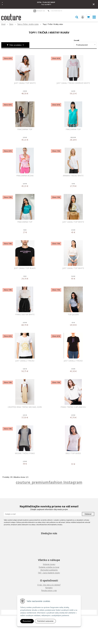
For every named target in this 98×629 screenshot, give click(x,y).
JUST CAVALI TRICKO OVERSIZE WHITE (73, 83)
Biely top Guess (73, 453)
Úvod (3, 24)
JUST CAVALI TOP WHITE (25, 83)
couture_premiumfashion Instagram (49, 482)
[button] (77, 17)
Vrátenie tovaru (49, 564)
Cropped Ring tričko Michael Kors (25, 407)
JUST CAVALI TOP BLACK (24, 268)
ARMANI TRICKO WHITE (73, 176)
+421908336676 (56, 11)
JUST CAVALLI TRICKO (24, 361)
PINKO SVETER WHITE (24, 314)
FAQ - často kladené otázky (49, 573)
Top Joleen (73, 314)
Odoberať (88, 514)
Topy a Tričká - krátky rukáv (28, 24)
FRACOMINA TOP (24, 129)
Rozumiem (27, 621)
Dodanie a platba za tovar (49, 567)
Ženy (11, 24)
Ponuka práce (46, 590)
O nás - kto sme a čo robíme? (49, 585)
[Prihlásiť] (82, 17)
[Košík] (88, 17)
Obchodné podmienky (49, 570)
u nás (54, 590)
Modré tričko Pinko (25, 453)
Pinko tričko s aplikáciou (73, 407)
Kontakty (49, 587)
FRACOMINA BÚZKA (24, 176)
